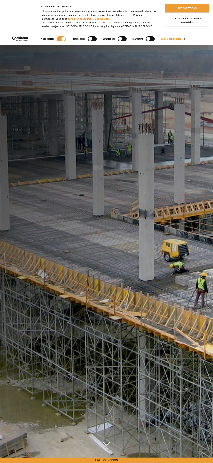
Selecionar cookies (171, 38)
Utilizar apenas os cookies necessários (187, 20)
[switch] (92, 38)
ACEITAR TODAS (187, 8)
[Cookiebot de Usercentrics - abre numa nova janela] (20, 39)
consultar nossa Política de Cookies (89, 18)
